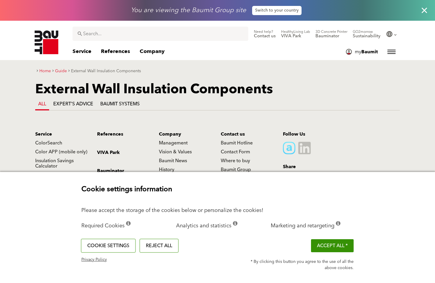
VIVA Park (108, 152)
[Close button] (424, 10)
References (110, 134)
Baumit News (173, 161)
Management (173, 143)
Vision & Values (175, 152)
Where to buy (235, 161)
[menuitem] (264, 34)
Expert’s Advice (73, 104)
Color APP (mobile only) (61, 152)
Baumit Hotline (237, 143)
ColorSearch (48, 143)
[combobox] (160, 34)
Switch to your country (277, 10)
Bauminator (110, 171)
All (42, 104)
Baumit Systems (120, 104)
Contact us (233, 134)
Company (170, 134)
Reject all (159, 246)
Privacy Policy (94, 259)
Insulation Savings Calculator (54, 163)
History (166, 169)
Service (43, 134)
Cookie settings (108, 246)
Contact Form (235, 152)
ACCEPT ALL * (332, 246)
